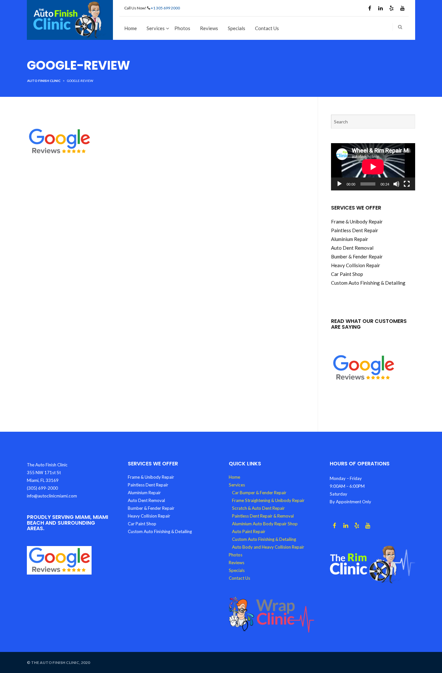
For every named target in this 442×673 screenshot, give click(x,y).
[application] (373, 166)
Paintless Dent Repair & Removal (263, 516)
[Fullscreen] (406, 184)
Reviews (209, 28)
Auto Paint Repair (248, 531)
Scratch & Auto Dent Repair (258, 508)
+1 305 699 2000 (165, 8)
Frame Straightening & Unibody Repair (268, 500)
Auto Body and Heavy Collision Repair (268, 547)
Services (156, 28)
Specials (236, 28)
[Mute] (396, 184)
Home (130, 28)
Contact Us (267, 28)
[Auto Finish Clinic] (69, 19)
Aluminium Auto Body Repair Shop (265, 523)
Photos (182, 28)
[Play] (339, 184)
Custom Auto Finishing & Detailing (264, 539)
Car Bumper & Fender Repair (259, 492)
